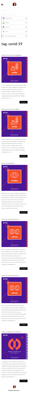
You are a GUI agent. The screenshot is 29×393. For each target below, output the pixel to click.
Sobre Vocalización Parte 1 (10, 275)
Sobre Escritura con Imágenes (11, 55)
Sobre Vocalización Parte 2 (10, 219)
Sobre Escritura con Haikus (10, 109)
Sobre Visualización (8, 163)
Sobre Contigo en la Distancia (11, 332)
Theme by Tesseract (13, 390)
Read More (23, 102)
